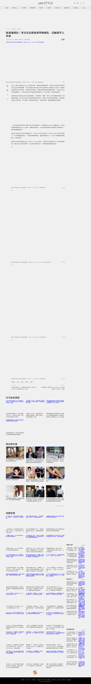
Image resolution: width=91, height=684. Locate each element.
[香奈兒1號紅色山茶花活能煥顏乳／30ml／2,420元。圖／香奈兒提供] (38, 300)
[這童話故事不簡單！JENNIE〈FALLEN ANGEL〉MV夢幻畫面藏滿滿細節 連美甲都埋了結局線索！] (55, 637)
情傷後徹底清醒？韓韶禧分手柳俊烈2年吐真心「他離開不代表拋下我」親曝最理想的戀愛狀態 (35, 588)
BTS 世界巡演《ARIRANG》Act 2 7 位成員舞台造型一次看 (15, 607)
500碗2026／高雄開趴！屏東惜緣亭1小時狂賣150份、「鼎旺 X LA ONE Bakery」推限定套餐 (15, 646)
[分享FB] (7, 85)
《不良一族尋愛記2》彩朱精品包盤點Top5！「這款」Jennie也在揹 (55, 569)
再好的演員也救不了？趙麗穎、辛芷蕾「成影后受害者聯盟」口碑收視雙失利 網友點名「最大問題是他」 (35, 570)
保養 (31, 381)
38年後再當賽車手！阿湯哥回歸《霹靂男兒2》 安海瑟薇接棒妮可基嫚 (55, 607)
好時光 (41, 8)
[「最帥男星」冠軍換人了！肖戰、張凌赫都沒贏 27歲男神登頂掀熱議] (35, 599)
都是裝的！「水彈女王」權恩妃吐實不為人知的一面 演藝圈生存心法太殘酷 (35, 646)
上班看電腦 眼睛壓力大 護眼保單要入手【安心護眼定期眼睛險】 (15, 499)
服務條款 (39, 679)
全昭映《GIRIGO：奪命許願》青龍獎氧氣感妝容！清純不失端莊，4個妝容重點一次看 (35, 415)
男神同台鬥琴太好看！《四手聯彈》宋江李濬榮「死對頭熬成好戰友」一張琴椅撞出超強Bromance (35, 500)
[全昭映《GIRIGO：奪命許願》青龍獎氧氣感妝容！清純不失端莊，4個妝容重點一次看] (35, 406)
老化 (18, 381)
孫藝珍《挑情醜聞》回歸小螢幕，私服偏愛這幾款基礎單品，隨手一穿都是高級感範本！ (72, 640)
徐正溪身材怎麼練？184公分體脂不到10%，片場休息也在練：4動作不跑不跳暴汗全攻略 (14, 415)
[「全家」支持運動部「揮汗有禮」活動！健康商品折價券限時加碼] (35, 618)
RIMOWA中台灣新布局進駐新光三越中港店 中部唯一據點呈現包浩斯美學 (72, 664)
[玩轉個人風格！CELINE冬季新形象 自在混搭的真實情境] (15, 541)
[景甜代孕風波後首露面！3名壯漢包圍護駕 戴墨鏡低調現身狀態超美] (15, 580)
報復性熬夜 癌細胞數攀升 (12, 479)
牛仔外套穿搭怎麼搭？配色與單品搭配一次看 (72, 656)
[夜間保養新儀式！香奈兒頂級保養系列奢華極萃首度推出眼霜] (15, 425)
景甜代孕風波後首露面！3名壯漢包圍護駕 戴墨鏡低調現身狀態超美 (35, 480)
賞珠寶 (49, 8)
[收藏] (7, 94)
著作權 (43, 679)
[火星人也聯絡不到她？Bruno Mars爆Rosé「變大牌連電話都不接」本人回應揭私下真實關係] (55, 580)
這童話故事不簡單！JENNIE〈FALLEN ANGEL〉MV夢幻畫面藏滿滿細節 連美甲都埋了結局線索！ (54, 647)
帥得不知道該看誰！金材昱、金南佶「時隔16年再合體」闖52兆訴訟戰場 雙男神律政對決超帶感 (55, 500)
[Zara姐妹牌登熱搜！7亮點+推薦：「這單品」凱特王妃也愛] (81, 633)
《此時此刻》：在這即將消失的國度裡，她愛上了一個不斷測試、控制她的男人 (15, 530)
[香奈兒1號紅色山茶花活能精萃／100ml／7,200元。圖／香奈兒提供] (38, 166)
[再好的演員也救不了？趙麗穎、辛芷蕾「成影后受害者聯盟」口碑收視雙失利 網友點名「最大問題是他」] (35, 560)
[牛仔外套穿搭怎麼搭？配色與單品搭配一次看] (81, 657)
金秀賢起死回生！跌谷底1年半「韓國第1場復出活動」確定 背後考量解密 (54, 549)
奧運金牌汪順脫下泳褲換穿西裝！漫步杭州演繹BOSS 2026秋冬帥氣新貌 (72, 646)
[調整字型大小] (7, 99)
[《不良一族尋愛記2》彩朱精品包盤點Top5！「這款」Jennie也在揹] (55, 560)
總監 (22, 381)
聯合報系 (54, 679)
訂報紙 (58, 679)
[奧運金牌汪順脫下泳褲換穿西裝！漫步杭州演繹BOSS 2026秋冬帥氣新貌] (81, 645)
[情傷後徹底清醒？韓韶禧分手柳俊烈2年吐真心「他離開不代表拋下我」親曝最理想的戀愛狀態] (35, 580)
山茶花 (27, 381)
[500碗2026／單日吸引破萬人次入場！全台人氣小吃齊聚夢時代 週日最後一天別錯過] (55, 618)
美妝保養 (32, 8)
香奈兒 (13, 381)
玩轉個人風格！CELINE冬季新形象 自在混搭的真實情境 (14, 549)
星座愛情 (66, 8)
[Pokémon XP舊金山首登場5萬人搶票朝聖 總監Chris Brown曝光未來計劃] (15, 618)
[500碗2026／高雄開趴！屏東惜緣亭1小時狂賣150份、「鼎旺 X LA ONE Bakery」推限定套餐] (15, 637)
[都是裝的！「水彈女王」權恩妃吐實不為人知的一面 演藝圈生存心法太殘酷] (35, 637)
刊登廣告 (22, 679)
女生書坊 (75, 8)
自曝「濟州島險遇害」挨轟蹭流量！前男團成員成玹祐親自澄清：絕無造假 (55, 665)
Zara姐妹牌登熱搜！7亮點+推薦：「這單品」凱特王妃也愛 (72, 633)
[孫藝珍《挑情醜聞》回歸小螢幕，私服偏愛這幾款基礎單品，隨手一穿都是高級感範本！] (81, 639)
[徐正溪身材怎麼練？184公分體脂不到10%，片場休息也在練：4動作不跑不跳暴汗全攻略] (15, 406)
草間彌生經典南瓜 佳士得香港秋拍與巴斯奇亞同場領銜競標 (55, 529)
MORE (83, 545)
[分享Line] (7, 90)
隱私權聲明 (48, 679)
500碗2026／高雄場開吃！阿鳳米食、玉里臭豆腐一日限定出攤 (35, 664)
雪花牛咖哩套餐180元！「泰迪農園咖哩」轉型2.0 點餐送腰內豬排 (35, 530)
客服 (29, 679)
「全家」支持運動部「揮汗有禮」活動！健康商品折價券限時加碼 (35, 626)
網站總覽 (69, 679)
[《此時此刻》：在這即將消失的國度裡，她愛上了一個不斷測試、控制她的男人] (15, 522)
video (83, 8)
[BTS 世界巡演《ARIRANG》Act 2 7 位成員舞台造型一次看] (15, 599)
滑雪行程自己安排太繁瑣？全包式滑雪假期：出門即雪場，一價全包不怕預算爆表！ (55, 461)
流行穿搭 (23, 8)
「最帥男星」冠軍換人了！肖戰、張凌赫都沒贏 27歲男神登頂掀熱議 (35, 607)
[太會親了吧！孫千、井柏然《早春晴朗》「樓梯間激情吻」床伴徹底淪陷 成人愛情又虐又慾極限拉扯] (35, 541)
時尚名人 (15, 8)
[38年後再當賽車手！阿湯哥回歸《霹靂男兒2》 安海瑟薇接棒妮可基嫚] (55, 599)
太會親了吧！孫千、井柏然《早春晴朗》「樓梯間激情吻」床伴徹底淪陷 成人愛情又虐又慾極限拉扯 (35, 549)
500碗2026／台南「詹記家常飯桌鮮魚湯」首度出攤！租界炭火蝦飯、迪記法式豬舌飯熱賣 (15, 665)
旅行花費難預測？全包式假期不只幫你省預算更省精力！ (15, 460)
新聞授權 (34, 679)
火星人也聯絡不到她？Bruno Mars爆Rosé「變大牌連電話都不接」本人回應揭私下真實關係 (55, 588)
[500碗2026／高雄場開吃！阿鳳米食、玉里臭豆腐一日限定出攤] (35, 657)
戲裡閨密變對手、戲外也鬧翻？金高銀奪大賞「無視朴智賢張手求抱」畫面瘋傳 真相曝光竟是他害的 (35, 461)
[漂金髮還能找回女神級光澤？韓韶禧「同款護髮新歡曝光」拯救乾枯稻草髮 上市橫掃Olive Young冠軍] (55, 406)
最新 (7, 8)
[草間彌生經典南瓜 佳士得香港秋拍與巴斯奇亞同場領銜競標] (55, 522)
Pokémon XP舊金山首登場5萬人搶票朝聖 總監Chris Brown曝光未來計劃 (15, 627)
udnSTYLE (8, 29)
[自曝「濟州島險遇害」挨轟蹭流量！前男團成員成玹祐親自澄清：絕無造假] (55, 657)
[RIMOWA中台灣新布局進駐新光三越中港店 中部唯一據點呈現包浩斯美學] (81, 663)
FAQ (27, 679)
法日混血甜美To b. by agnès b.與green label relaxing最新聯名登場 (72, 651)
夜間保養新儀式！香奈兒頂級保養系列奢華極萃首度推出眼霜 (15, 433)
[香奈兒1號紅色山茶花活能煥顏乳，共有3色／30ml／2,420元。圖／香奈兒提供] (35, 61)
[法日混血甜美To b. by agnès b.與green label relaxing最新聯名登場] (81, 651)
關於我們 (63, 679)
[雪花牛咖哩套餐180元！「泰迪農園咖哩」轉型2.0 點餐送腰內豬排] (35, 522)
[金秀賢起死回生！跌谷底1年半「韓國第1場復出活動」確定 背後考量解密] (55, 541)
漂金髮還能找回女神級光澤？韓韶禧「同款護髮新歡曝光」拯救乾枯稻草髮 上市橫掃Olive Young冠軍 (55, 415)
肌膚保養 (19, 29)
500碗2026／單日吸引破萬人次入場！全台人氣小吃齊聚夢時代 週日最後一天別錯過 (55, 627)
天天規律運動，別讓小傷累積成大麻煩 (55, 480)
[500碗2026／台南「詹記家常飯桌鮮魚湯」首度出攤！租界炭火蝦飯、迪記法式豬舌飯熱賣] (15, 657)
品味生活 (57, 8)
